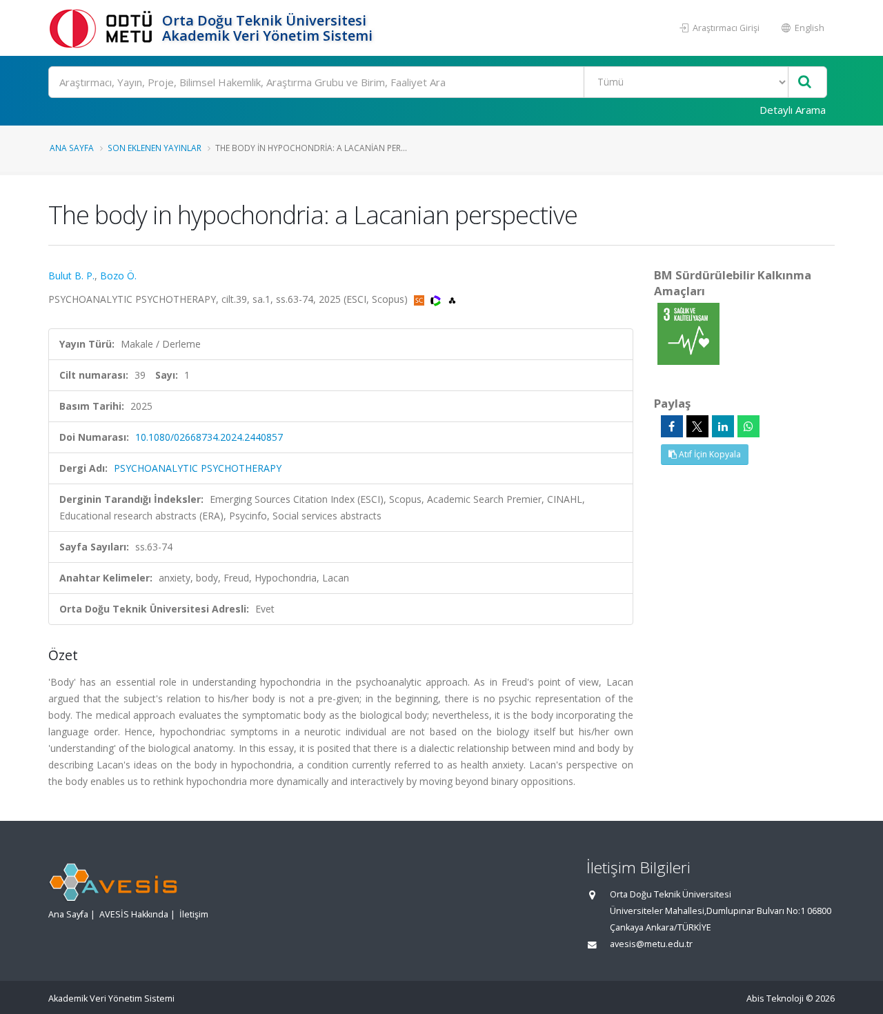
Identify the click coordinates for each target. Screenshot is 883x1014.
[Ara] (804, 82)
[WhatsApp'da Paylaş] (748, 426)
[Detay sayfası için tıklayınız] (688, 332)
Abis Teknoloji (775, 998)
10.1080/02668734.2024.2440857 (209, 437)
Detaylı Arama (793, 110)
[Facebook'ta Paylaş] (672, 426)
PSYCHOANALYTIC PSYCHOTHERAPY (197, 468)
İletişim (193, 914)
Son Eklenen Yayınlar (154, 147)
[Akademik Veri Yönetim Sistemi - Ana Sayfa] (103, 28)
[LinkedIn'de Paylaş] (723, 426)
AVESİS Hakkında (133, 914)
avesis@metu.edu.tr (651, 944)
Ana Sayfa (72, 147)
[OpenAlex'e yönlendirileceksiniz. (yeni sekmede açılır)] (452, 299)
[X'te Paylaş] (697, 426)
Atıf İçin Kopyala (709, 454)
